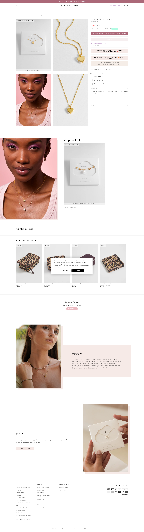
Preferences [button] (56, 267)
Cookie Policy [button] (58, 265)
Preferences (65, 270)
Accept (78, 270)
